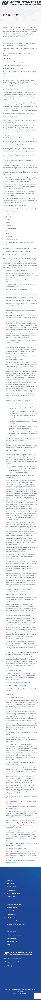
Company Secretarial (13, 921)
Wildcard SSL (24, 993)
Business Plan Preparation (15, 911)
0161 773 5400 (19, 68)
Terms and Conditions (13, 893)
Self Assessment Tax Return (15, 935)
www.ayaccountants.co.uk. (13, 862)
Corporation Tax (11, 931)
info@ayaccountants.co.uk (19, 65)
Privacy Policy (11, 896)
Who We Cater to (11, 887)
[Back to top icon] (20, 985)
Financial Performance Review (16, 924)
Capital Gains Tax (12, 938)
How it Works (10, 883)
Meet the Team (11, 890)
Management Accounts (14, 904)
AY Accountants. (13, 989)
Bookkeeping (11, 914)
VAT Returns (10, 945)
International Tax (12, 941)
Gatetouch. (30, 989)
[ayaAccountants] (21, 2)
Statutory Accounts (12, 907)
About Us (9, 880)
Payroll (9, 917)
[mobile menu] (38, 3)
